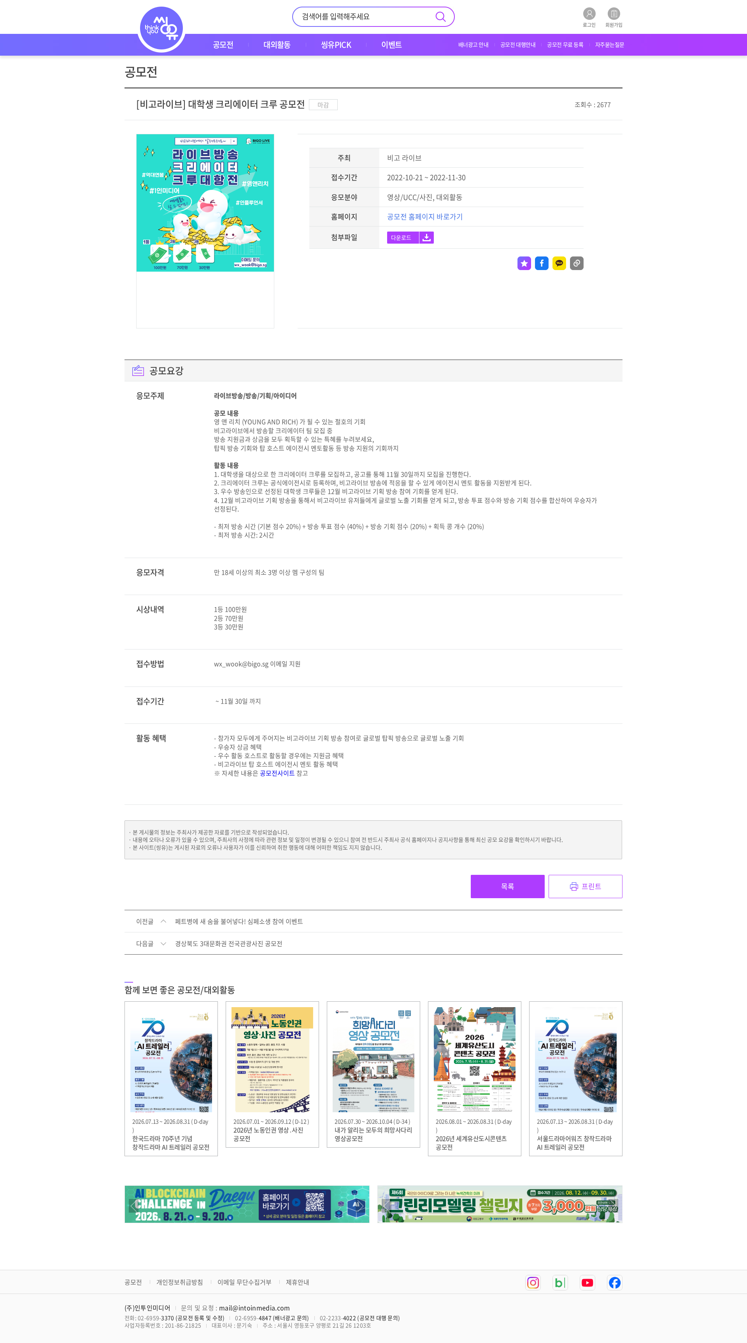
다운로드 (401, 237)
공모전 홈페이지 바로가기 (425, 216)
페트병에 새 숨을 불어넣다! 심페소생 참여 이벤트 (239, 921)
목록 (507, 886)
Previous (134, 1206)
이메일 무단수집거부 (244, 1282)
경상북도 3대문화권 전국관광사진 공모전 (228, 943)
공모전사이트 (277, 773)
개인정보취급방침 (179, 1282)
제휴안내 (297, 1282)
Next (360, 1206)
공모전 (133, 1282)
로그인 (589, 24)
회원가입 (613, 24)
